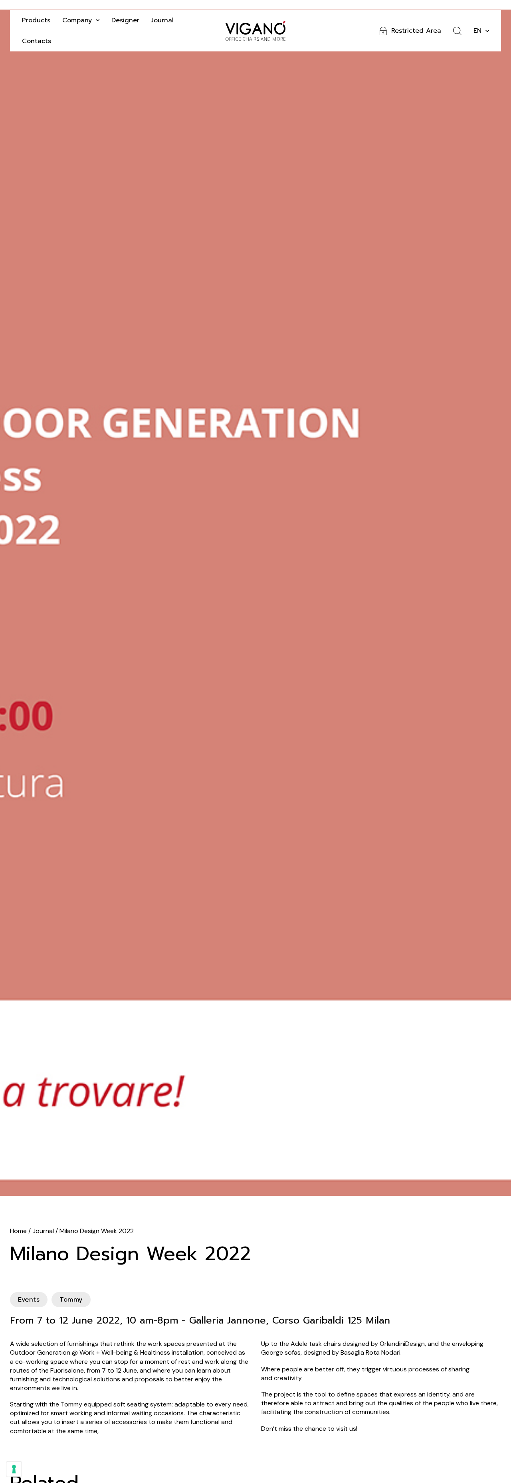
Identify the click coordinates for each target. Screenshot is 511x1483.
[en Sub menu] (487, 31)
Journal (162, 20)
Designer (125, 20)
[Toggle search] (457, 31)
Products (36, 20)
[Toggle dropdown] (97, 20)
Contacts (36, 41)
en (477, 30)
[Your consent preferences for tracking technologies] (14, 1469)
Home (18, 1231)
